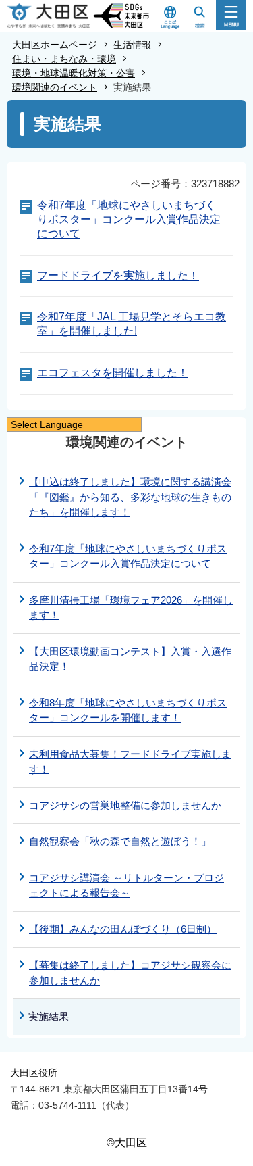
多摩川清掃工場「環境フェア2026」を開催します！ (131, 607)
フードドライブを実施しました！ (118, 275)
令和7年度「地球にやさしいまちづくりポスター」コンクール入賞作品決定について (129, 219)
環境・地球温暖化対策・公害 (73, 73)
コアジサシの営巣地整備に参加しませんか (125, 805)
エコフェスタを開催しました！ (112, 373)
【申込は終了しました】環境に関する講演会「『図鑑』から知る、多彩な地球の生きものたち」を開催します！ (130, 497)
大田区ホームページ (54, 44)
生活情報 (132, 44)
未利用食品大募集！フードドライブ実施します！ (130, 761)
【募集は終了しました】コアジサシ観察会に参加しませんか (130, 972)
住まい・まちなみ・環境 (64, 58)
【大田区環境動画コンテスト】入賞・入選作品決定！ (130, 659)
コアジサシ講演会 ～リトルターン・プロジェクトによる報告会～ (126, 885)
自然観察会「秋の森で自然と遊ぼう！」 (120, 841)
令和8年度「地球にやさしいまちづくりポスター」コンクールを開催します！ (128, 710)
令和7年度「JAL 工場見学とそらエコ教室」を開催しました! (131, 324)
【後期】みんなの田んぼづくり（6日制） (123, 929)
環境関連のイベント (54, 87)
